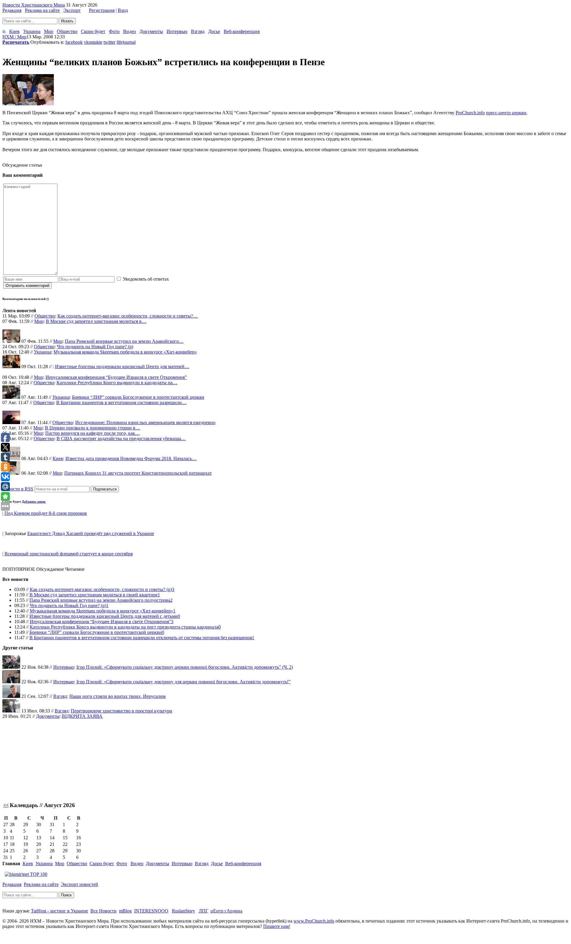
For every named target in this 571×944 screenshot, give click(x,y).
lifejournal (126, 42)
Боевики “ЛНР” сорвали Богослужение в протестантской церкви (138, 397)
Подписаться (105, 489)
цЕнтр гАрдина (226, 910)
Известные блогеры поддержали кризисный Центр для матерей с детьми (103, 616)
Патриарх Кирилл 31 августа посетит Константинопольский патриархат (138, 473)
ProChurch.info (470, 112)
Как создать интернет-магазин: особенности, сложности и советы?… (127, 315)
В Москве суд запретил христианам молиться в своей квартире (93, 594)
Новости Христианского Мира (33, 4)
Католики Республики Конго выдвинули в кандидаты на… (117, 382)
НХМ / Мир (14, 36)
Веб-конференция (242, 31)
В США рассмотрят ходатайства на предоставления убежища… (121, 438)
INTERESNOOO (151, 910)
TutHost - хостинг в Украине (59, 910)
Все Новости (103, 910)
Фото (114, 31)
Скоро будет (93, 31)
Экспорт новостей (79, 884)
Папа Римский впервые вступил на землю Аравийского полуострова (99, 600)
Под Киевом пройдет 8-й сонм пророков (45, 513)
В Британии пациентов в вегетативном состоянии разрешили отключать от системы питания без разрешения (140, 637)
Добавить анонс (34, 501)
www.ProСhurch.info (314, 920)
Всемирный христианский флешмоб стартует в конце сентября (68, 553)
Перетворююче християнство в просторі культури (121, 710)
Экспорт (72, 10)
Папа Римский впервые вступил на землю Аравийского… (124, 341)
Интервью (177, 31)
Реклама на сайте (42, 10)
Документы (151, 31)
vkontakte (93, 42)
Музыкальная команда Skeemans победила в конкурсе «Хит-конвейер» (125, 351)
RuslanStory (183, 910)
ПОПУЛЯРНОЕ (18, 569)
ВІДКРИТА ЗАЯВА (82, 716)
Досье (214, 31)
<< (6, 805)
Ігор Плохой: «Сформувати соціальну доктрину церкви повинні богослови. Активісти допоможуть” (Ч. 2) (184, 667)
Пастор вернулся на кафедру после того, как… (92, 433)
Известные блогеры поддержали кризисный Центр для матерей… (122, 366)
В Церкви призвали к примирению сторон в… (92, 427)
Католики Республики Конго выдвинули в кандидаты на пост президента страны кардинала (124, 626)
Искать (67, 21)
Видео (129, 31)
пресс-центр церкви (506, 112)
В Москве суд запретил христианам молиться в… (96, 321)
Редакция (11, 10)
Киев (14, 31)
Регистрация (101, 10)
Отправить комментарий (27, 285)
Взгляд (198, 31)
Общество (67, 31)
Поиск (66, 895)
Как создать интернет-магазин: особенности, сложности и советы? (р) (101, 589)
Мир (48, 31)
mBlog (125, 910)
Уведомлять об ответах (146, 279)
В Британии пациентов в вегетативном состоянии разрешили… (121, 402)
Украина (31, 31)
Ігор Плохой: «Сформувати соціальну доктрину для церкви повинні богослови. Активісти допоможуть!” (183, 681)
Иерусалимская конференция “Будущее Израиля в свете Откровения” (116, 377)
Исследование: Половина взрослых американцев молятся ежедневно (145, 422)
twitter (109, 42)
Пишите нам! (276, 926)
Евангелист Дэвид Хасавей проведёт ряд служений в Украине (90, 533)
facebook (74, 42)
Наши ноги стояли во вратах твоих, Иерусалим (117, 696)
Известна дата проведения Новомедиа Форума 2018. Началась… (131, 458)
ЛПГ (203, 910)
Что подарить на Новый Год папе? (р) (95, 346)
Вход (123, 10)
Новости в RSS (17, 488)
